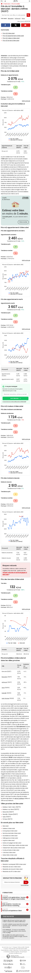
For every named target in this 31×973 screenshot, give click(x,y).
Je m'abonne (14, 398)
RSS (29, 950)
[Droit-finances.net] (23, 964)
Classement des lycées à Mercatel (14, 847)
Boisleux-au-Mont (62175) (11, 809)
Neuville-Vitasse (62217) (10, 814)
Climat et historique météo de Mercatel (15, 845)
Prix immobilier (16, 3)
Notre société (21, 947)
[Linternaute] (8, 964)
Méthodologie (26, 101)
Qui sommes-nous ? (7, 947)
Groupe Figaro (23, 951)
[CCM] (23, 961)
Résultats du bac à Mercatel (11, 866)
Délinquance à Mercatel (10, 838)
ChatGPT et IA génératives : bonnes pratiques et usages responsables (14, 897)
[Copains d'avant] (8, 967)
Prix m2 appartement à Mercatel (13, 35)
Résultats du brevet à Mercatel (12, 869)
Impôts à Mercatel (8, 840)
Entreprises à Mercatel (10, 831)
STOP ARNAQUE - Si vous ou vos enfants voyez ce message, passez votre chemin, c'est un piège (14, 931)
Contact (6, 948)
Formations (7, 892)
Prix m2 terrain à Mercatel (11, 40)
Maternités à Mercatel (10, 855)
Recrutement (12, 948)
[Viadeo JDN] (23, 967)
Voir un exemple (24, 885)
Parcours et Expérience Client (12, 910)
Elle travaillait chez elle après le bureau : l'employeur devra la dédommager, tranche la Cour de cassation (15, 936)
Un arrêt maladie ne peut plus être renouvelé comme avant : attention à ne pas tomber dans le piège (15, 926)
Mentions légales (15, 951)
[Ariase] (8, 971)
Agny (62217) (7, 816)
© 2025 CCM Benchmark (15, 953)
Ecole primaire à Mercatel (11, 850)
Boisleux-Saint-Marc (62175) (12, 807)
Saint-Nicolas (5, 698)
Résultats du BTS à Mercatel (11, 871)
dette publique (19, 798)
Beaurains (10, 18)
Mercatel (5, 826)
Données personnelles (21, 948)
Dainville (4, 693)
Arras (23, 18)
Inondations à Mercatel (10, 835)
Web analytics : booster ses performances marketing (11, 904)
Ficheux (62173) (7, 819)
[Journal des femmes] (8, 961)
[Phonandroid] (23, 971)
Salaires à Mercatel (9, 828)
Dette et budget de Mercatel (12, 843)
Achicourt (17, 18)
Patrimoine (7, 3)
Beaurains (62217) (8, 812)
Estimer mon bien (23, 222)
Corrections (7, 951)
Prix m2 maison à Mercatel (11, 38)
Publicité (27, 947)
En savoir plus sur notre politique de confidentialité (14, 401)
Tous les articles (23, 950)
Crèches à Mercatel (9, 852)
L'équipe (15, 947)
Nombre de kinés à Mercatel (12, 833)
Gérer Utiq (15, 950)
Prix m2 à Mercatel (8, 33)
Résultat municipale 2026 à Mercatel (14, 864)
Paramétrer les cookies (6, 950)
